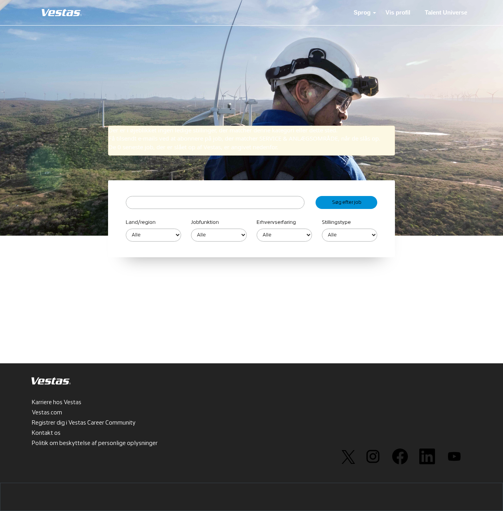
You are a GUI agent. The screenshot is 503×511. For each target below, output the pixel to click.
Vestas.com (47, 413)
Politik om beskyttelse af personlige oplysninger (95, 443)
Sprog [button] (363, 12)
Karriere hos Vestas (56, 402)
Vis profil (398, 12)
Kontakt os (46, 433)
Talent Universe (446, 12)
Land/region (141, 222)
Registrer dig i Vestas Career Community (84, 423)
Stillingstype (336, 222)
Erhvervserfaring (276, 222)
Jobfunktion (205, 222)
